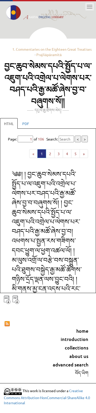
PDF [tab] (25, 123)
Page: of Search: (47, 139)
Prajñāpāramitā (49, 54)
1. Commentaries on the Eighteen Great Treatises (52, 49)
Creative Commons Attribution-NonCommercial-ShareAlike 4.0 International (47, 396)
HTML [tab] (9, 123)
